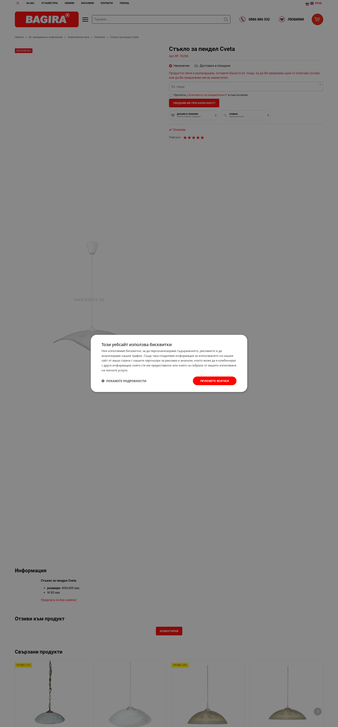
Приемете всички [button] (214, 381)
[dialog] (169, 363)
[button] (124, 381)
